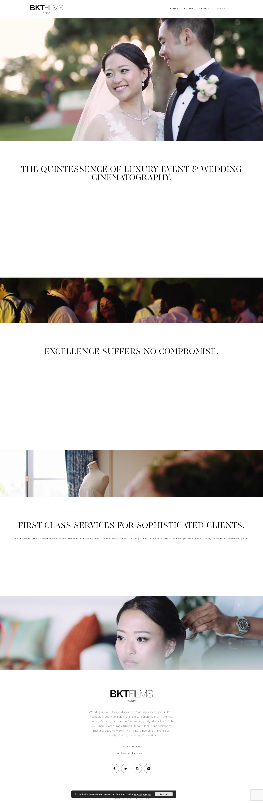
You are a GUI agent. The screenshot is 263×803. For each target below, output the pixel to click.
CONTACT (222, 9)
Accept (163, 794)
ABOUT (204, 9)
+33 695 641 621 (131, 746)
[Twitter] (125, 768)
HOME (174, 9)
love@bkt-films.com (131, 753)
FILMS (188, 9)
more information (142, 794)
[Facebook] (114, 768)
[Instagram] (137, 768)
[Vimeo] (148, 768)
